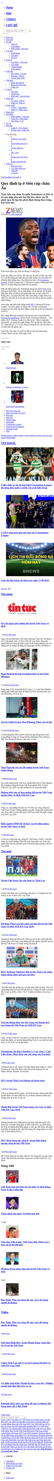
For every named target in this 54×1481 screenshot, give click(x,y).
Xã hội (20, 1447)
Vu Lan (27, 1435)
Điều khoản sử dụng (14, 1463)
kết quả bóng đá (13, 1442)
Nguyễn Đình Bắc (19, 1426)
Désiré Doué (11, 368)
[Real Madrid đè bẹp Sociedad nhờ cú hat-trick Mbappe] (27, 659)
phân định (10, 422)
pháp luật (35, 1438)
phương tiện (31, 1426)
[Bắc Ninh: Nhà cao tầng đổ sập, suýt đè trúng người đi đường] (27, 1289)
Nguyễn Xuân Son (19, 1444)
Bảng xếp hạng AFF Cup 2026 (18, 1433)
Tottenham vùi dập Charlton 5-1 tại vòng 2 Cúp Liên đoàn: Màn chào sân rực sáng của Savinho (26, 1053)
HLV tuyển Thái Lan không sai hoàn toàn (23, 1080)
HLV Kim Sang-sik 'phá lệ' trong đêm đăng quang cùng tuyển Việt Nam (23, 1142)
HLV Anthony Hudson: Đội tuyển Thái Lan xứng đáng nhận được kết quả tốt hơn (26, 973)
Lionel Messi (6, 1424)
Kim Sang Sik (45, 1440)
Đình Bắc (12, 1440)
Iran (9, 1426)
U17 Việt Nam (24, 1420)
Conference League (14, 424)
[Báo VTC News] (27, 1411)
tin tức (48, 1444)
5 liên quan (5, 1333)
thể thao (7, 1449)
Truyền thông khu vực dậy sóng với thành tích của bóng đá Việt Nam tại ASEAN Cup (25, 1024)
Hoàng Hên (17, 1429)
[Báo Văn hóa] (27, 775)
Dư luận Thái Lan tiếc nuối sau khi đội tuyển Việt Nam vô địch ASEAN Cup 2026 (26, 925)
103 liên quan (6, 1394)
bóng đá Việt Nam (19, 1424)
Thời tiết (31, 1444)
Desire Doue (11, 420)
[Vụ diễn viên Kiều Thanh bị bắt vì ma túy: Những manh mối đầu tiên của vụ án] (27, 1378)
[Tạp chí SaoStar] (27, 885)
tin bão (33, 1449)
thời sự (48, 1433)
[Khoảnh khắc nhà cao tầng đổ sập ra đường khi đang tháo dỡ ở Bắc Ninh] (27, 1399)
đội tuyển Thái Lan (34, 1431)
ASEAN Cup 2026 (43, 1429)
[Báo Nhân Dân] (27, 1114)
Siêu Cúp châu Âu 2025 (15, 413)
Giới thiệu (10, 1461)
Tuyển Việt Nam (20, 1431)
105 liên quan (10, 1374)
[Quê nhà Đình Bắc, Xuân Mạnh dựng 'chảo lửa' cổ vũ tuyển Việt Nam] (27, 1338)
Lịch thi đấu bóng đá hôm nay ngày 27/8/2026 (25, 580)
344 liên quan (11, 1152)
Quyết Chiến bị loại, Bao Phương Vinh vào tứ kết (26, 722)
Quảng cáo (10, 1468)
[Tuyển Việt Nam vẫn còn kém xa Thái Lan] (27, 866)
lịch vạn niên (13, 1420)
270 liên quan (10, 803)
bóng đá (27, 1438)
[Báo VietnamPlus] (27, 931)
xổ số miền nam (37, 1420)
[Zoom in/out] (8, 346)
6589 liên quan (11, 779)
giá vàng (27, 1449)
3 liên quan (10, 1354)
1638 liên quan (13, 730)
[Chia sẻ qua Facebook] (2, 338)
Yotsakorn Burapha (37, 1435)
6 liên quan (9, 835)
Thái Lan (13, 1447)
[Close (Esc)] (2, 346)
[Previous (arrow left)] (2, 349)
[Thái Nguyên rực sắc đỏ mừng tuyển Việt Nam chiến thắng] (27, 753)
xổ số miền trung (7, 1435)
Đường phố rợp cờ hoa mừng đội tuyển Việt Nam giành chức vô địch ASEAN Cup (26, 793)
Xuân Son (43, 1438)
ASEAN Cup (6, 1429)
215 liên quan (10, 635)
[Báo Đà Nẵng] (27, 492)
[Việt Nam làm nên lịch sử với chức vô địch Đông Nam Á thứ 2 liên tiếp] (27, 1176)
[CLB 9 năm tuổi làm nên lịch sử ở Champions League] (27, 512)
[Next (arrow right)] (4, 349)
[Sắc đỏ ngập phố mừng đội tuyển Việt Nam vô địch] (27, 609)
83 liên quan (11, 1118)
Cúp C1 (4, 1420)
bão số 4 (4, 1426)
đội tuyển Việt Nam (28, 1442)
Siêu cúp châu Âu (13, 411)
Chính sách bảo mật (14, 1466)
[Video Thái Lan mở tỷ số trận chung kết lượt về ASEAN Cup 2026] (27, 1358)
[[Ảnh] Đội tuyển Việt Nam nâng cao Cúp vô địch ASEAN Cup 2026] (27, 1102)
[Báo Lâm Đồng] (27, 1059)
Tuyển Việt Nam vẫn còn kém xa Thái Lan (23, 880)
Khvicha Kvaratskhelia (10, 318)
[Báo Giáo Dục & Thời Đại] (27, 1148)
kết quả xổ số (44, 1424)
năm (38, 1449)
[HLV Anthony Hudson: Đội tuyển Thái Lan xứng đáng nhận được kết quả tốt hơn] (27, 957)
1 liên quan (10, 983)
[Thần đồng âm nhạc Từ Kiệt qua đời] (27, 1203)
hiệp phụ (9, 415)
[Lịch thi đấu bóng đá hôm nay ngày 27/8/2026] (27, 560)
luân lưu (9, 418)
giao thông (19, 1435)
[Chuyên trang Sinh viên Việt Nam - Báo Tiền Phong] (27, 799)
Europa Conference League (17, 387)
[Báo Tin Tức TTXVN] (27, 630)
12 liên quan (14, 214)
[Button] (2, 2)
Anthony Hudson (38, 1433)
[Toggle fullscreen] (6, 346)
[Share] (4, 346)
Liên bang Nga (7, 1431)
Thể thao (4, 177)
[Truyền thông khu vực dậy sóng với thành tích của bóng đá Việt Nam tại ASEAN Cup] (27, 1008)
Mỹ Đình (20, 1438)
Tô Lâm (27, 1447)
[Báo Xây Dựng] (27, 1307)
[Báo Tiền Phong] (27, 1218)
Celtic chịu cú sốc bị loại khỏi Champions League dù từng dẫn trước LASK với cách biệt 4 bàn (26, 486)
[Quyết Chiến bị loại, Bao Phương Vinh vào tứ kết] (27, 707)
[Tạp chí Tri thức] (27, 207)
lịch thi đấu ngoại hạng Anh (27, 1422)
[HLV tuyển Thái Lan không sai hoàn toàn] (27, 1076)
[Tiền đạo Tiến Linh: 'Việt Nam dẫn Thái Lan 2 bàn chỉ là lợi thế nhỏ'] (27, 1231)
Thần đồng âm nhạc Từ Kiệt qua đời (20, 1213)
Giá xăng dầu (22, 1440)
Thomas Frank (12, 429)
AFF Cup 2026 (33, 1424)
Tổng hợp (10, 1478)
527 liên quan (11, 935)
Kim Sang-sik (33, 1440)
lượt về (4, 1442)
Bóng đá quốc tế (14, 177)
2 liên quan (10, 1063)
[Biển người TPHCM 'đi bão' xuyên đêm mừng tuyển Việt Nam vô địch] (27, 819)
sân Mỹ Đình (40, 1444)
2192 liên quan (13, 685)
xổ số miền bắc (17, 1449)
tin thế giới (5, 1447)
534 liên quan (11, 889)
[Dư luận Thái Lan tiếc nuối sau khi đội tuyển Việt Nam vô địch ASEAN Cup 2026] (27, 909)
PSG (44, 289)
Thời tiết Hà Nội (28, 1429)
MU (32, 304)
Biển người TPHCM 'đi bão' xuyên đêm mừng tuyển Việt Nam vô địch (25, 825)
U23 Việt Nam (43, 1426)
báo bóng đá (44, 1422)
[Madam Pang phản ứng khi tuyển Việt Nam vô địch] (27, 1258)
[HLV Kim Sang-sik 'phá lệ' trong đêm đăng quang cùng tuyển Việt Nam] (27, 1136)
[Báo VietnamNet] (27, 831)
